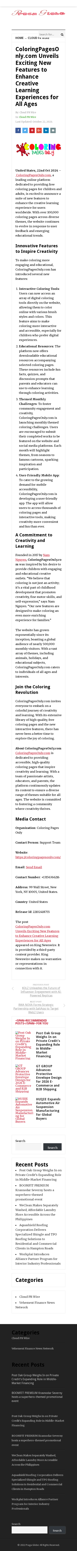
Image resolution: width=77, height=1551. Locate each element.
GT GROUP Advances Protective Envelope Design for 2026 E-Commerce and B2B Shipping (49, 1077)
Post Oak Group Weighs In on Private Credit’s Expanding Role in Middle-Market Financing (48, 1044)
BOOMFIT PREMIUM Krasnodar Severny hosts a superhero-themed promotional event (37, 1397)
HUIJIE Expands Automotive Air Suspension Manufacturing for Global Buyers (48, 1108)
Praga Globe (32, 1545)
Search (20, 1141)
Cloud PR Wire (38, 38)
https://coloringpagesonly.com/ (38, 857)
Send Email (34, 867)
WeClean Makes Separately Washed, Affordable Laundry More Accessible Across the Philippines (34, 1460)
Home (19, 38)
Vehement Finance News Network (33, 1348)
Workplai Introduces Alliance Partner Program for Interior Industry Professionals (38, 1258)
